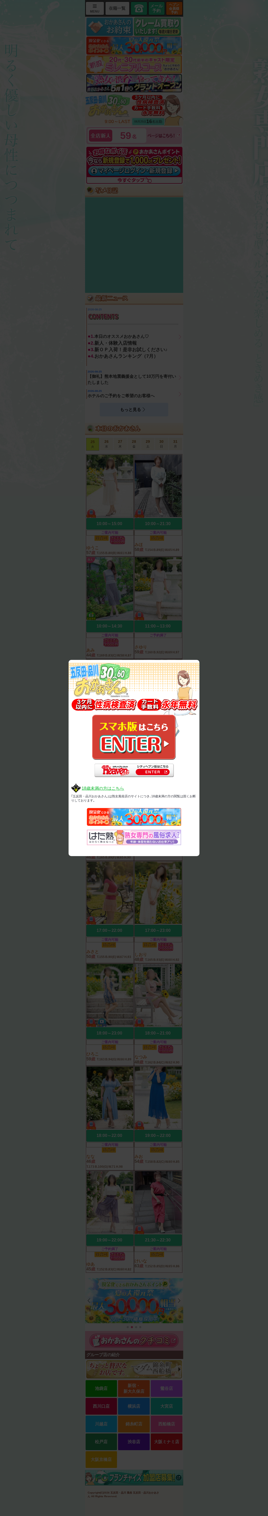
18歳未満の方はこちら (103, 788)
